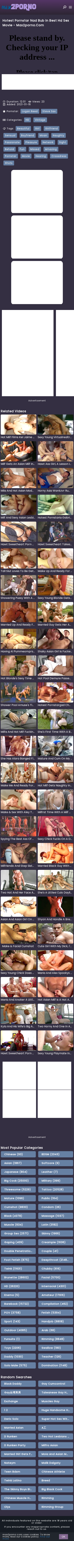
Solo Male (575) (15, 1365)
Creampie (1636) (54, 1242)
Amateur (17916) (53, 1295)
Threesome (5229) (17, 1189)
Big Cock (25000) (16, 1180)
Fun (22, 149)
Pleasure (31, 142)
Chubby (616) (51, 1268)
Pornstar (10, 156)
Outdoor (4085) (15, 1330)
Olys (7, 1507)
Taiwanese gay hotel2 (57, 1392)
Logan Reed (30, 111)
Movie (26, 156)
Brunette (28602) (16, 1277)
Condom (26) (51, 1207)
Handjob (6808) (53, 1321)
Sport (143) (12, 1321)
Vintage (40, 120)
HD (27, 120)
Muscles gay (51, 1401)
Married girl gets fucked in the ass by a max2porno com (20, 1454)
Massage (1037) (53, 1216)
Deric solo (11, 1419)
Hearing (41, 156)
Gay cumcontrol (53, 1383)
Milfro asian (50, 1445)
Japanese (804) (16, 1172)
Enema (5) (11, 1295)
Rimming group (53, 1507)
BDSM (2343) (51, 1154)
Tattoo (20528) (53, 1189)
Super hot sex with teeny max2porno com (57, 1419)
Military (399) (51, 1180)
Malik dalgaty (51, 1463)
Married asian (14, 1427)
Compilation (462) (55, 1304)
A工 (44, 1427)
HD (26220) (12, 1286)
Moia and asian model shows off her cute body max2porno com (57, 1454)
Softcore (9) (51, 1163)
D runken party (15, 1445)
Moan (43, 135)
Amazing (51, 149)
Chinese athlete (53, 1471)
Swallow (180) (51, 1348)
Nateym (10, 1463)
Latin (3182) (50, 1224)
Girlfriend (51, 128)
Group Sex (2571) (16, 1233)
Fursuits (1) (12, 1339)
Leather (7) (50, 1172)
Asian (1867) (13, 1163)
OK (63, 1536)
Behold (9, 149)
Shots (9, 163)
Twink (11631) (13, 1268)
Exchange (11, 1401)
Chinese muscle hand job (20, 1498)
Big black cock (52, 1489)
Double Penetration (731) (20, 1251)
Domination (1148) (54, 1365)
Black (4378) (13, 1216)
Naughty (58, 135)
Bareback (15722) (16, 1304)
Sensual (10, 135)
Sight (62, 142)
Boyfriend (27, 135)
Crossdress (59, 156)
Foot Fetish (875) (16, 1260)
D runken (10, 1436)
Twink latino (13, 1480)
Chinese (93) (13, 1154)
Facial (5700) (51, 1277)
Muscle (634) (13, 1224)
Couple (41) (50, 1251)
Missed (34, 149)
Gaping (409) (14, 1242)
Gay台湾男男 (12, 1392)
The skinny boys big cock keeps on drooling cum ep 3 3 (20, 1489)
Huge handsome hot (56, 1410)
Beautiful (23, 128)
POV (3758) (12, 1312)
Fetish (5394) (51, 1312)
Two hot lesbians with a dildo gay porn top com (57, 1436)
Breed (46, 1480)
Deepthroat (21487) (56, 1260)
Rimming (48, 1498)
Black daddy (13, 1383)
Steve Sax (49, 111)
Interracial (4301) (54, 1286)
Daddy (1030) (13, 1356)
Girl (37, 128)
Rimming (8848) (53, 1339)
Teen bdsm (12, 1471)
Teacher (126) (51, 1356)
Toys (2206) (12, 1348)
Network (48, 142)
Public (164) (50, 1198)
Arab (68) (48, 1330)
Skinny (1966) (51, 1233)
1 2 (6, 1410)
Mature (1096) (14, 1198)
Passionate (12, 142)
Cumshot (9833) (16, 1207)
